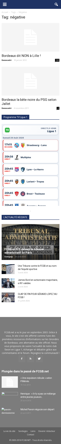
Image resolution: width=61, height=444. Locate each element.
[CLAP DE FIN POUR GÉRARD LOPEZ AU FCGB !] (8, 297)
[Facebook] (22, 358)
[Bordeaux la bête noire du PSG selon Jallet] (30, 81)
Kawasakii (7, 60)
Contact (30, 434)
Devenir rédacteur (46, 431)
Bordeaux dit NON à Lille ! (21, 56)
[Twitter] (39, 358)
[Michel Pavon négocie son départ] (10, 413)
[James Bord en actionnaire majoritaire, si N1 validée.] (8, 283)
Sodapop (8, 256)
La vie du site (9, 431)
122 (57, 60)
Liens (33, 431)
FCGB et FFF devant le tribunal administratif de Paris (24, 250)
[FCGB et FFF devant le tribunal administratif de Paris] (30, 242)
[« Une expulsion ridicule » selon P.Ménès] (10, 382)
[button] (56, 4)
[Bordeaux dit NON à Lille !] (30, 37)
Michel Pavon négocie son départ (37, 409)
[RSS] (30, 358)
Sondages (22, 431)
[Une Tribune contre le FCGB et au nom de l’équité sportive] (8, 269)
